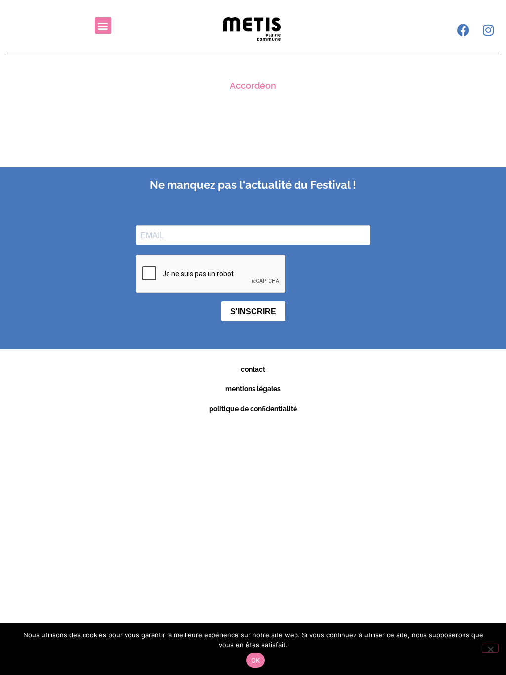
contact (253, 369)
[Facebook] (463, 29)
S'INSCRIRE (253, 311)
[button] (103, 25)
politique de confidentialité (253, 409)
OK (255, 660)
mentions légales (253, 389)
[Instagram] (488, 29)
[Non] (490, 648)
